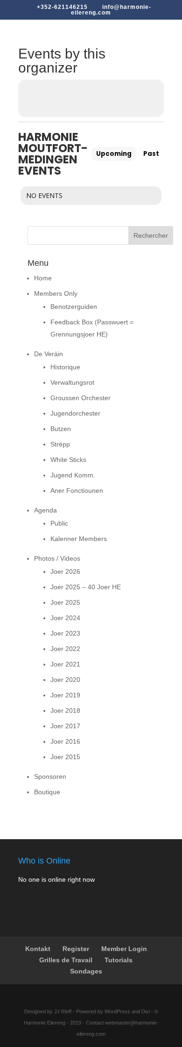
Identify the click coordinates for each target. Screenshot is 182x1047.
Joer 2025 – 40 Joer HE (85, 587)
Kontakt (37, 948)
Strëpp (60, 444)
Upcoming (114, 153)
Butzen (60, 428)
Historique (65, 367)
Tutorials (119, 960)
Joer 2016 (65, 741)
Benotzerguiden (73, 306)
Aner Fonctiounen (76, 490)
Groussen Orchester (80, 398)
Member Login (124, 948)
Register (76, 948)
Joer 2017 (65, 726)
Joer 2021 (65, 664)
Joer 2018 (65, 710)
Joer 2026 (65, 571)
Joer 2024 (65, 618)
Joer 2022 (65, 648)
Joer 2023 (65, 633)
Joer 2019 (65, 695)
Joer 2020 (65, 679)
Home (43, 278)
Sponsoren (50, 776)
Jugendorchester (75, 413)
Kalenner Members (78, 538)
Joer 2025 (65, 602)
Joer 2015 (65, 757)
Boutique (47, 792)
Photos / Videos (57, 558)
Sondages (86, 971)
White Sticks (68, 459)
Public (59, 523)
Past (151, 153)
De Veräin (48, 354)
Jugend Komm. (72, 475)
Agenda (45, 510)
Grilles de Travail (65, 960)
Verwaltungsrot (72, 382)
